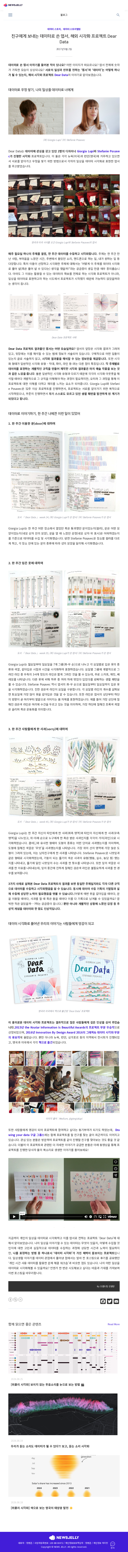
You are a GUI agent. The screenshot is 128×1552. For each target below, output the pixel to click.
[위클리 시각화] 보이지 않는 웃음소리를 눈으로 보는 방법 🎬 (47, 1384)
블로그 (64, 15)
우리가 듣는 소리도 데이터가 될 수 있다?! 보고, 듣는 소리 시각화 (50, 1446)
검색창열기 (118, 15)
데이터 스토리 (54, 29)
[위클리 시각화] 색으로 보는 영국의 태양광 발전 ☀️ (42, 1508)
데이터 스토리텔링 (72, 29)
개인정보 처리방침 (101, 1542)
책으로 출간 (46, 1042)
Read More (114, 1324)
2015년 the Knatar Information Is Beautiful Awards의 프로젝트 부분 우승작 (64, 1027)
